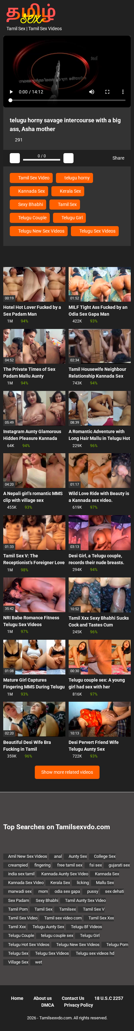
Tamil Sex (67, 204)
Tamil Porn (18, 909)
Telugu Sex (18, 953)
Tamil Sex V (93, 909)
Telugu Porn (117, 944)
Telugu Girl (71, 217)
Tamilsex (67, 909)
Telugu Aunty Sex (48, 926)
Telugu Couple (32, 217)
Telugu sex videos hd (95, 953)
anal (58, 856)
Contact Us (73, 998)
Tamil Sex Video (33, 177)
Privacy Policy (78, 1005)
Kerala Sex (70, 191)
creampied (18, 865)
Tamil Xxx (17, 926)
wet (38, 962)
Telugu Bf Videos (86, 926)
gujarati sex (119, 865)
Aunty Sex (78, 856)
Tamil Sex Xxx (101, 918)
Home (17, 998)
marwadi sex (20, 891)
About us (43, 998)
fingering (42, 865)
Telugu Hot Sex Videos (28, 944)
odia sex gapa (67, 891)
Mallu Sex (105, 882)
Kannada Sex (31, 191)
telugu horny (76, 177)
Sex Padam (18, 900)
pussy (92, 891)
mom (43, 891)
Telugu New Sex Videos (40, 231)
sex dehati (114, 891)
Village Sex (18, 962)
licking (83, 882)
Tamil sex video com (63, 918)
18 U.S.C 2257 (108, 998)
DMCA (47, 1005)
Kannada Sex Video (26, 882)
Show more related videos (67, 772)
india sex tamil (21, 873)
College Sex (104, 856)
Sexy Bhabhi (30, 204)
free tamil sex (69, 865)
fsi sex (95, 865)
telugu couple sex (57, 935)
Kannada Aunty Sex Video (64, 873)
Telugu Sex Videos (96, 231)
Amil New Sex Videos (27, 856)
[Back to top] (122, 1018)
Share (118, 158)
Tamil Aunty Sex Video (85, 900)
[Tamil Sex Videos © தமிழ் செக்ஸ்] (29, 12)
